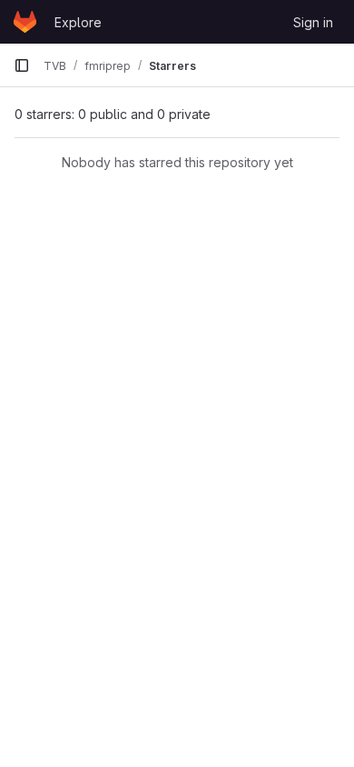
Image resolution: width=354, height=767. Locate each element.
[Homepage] (25, 21)
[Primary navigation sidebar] (21, 65)
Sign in (313, 22)
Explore (78, 22)
